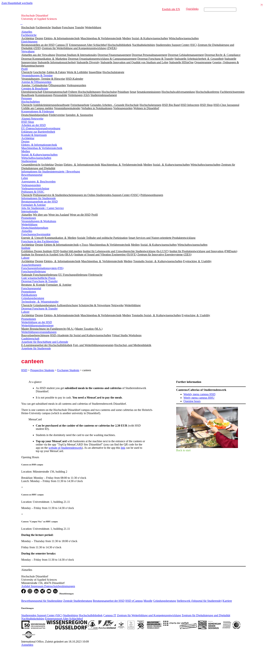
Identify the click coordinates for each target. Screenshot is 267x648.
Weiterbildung (93, 27)
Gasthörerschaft (30, 338)
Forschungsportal (31, 288)
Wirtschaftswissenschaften (36, 157)
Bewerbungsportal (31, 174)
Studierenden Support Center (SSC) (41, 615)
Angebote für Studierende (36, 348)
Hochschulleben (30, 101)
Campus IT (109, 615)
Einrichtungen (29, 41)
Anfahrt (26, 586)
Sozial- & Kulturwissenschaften (39, 154)
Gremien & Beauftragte (34, 88)
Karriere (227, 600)
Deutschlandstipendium (34, 227)
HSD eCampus (134, 600)
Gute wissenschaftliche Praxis (38, 278)
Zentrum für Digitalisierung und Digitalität (206, 615)
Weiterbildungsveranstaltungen (38, 332)
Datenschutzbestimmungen (59, 586)
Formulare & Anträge (33, 204)
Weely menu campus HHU (199, 397)
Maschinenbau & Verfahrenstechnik (41, 148)
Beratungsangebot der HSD (109, 600)
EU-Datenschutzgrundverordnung (40, 128)
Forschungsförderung (33, 271)
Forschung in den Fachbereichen (40, 241)
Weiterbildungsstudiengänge (37, 325)
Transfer (79, 27)
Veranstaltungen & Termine (37, 75)
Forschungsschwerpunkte (35, 234)
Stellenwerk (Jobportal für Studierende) (199, 600)
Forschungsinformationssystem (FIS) (42, 268)
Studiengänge (29, 161)
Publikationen (29, 294)
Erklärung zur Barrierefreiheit (38, 131)
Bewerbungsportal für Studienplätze (41, 600)
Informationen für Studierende (38, 198)
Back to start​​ (183, 450)
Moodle (147, 600)
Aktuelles (26, 31)
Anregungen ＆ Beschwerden (38, 181)
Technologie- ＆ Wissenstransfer (39, 301)
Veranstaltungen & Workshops (38, 221)
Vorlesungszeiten (31, 185)
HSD (24, 370)
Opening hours (192, 401)
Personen (26, 98)
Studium (56, 27)
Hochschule (28, 27)
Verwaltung (28, 51)
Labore (25, 257)
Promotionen (28, 217)
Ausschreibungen (31, 264)
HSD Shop (27, 121)
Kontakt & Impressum (34, 134)
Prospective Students (42, 370)
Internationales (29, 211)
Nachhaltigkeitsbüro (32, 618)
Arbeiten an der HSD (33, 125)
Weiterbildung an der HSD (36, 322)
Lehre (24, 178)
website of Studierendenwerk (65, 447)
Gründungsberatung (32, 298)
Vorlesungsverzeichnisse (35, 188)
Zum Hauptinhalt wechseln (17, 3)
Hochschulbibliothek (91, 615)
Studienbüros (70, 615)
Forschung (68, 27)
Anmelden (27, 644)
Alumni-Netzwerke (32, 118)
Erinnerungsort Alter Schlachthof (64, 618)
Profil (24, 68)
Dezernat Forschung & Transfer (39, 281)
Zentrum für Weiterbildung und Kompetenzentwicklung (149, 615)
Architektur (27, 138)
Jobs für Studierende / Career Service (42, 208)
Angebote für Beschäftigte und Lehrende (44, 341)
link (123, 447)
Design (25, 141)
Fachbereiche (43, 27)
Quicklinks (192, 8)
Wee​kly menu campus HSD (199, 394)
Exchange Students (68, 370)
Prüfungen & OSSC (32, 191)
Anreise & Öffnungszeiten (36, 82)
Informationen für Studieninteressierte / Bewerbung (50, 171)
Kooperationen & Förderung (37, 111)
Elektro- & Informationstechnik (39, 144)
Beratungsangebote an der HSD (39, 201)
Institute (25, 247)
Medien (25, 151)
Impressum (37, 586)
